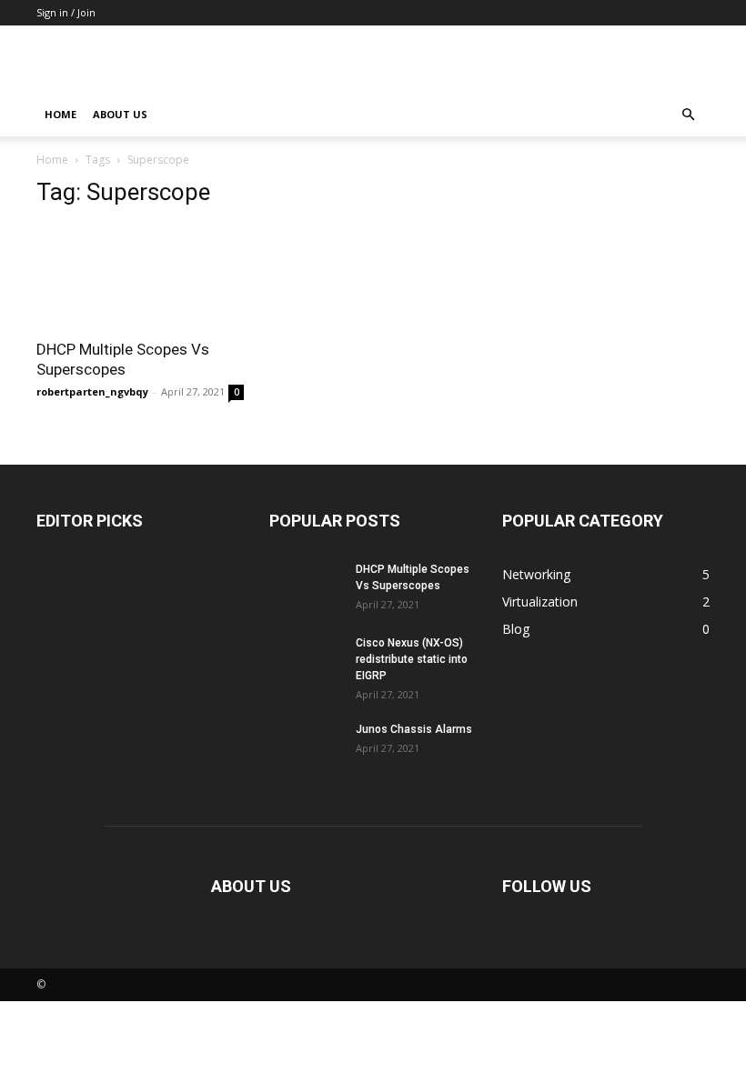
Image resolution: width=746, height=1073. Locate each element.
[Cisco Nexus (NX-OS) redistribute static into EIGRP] (305, 660)
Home (60, 114)
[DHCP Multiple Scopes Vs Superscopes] (140, 276)
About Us (120, 114)
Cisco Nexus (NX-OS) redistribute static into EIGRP (412, 659)
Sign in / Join (66, 12)
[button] (688, 115)
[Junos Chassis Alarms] (305, 746)
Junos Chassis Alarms (414, 729)
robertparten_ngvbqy (92, 391)
